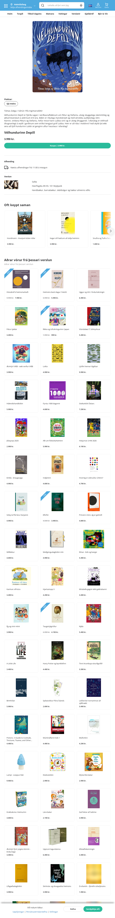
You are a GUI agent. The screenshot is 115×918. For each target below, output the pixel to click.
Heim (9, 13)
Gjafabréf (89, 13)
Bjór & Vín (103, 13)
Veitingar (62, 13)
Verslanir (76, 13)
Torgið (20, 13)
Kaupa (57, 145)
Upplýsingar (18, 911)
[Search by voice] (81, 5)
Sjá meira (11, 103)
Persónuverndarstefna (36, 911)
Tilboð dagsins (35, 13)
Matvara (50, 13)
